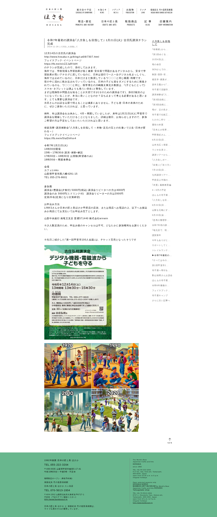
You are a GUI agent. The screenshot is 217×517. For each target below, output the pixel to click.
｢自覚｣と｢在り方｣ (161, 165)
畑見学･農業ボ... (160, 79)
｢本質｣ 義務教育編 (161, 185)
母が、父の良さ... (161, 109)
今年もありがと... (161, 240)
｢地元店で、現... (160, 230)
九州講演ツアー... (161, 175)
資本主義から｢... (160, 84)
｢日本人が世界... (160, 130)
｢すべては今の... (160, 260)
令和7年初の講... (160, 225)
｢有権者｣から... (160, 49)
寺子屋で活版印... (161, 89)
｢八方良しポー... (160, 160)
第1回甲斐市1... (160, 265)
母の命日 (156, 64)
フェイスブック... (161, 290)
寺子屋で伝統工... (161, 114)
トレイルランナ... (161, 250)
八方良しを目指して (69, 47)
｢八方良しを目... (160, 200)
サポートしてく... (161, 245)
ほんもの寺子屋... (161, 195)
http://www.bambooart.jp (56, 499)
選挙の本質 (157, 124)
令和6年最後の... (160, 285)
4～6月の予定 (159, 190)
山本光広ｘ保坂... (161, 145)
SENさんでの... (160, 69)
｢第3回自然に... (160, 99)
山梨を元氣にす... (161, 210)
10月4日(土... (159, 59)
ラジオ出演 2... (160, 150)
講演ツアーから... (161, 155)
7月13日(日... (159, 170)
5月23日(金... (159, 215)
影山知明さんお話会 (162, 275)
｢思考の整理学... (160, 220)
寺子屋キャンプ (160, 295)
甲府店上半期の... (161, 180)
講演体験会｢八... (160, 94)
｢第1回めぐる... (160, 54)
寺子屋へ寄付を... (161, 270)
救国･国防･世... (160, 74)
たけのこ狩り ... (161, 119)
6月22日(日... (159, 140)
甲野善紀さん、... (161, 135)
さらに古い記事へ (161, 300)
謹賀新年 (156, 235)
